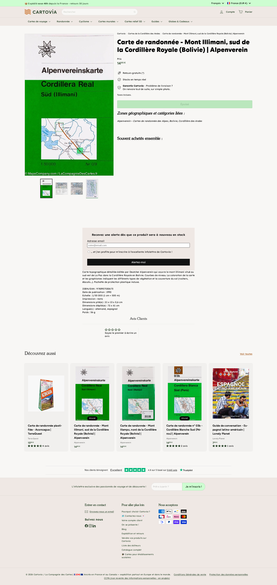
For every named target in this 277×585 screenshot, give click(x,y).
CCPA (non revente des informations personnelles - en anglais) (137, 578)
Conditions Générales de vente (190, 574)
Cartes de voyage (38, 21)
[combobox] (218, 3)
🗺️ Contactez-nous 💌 (133, 516)
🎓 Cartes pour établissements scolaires (138, 556)
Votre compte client (132, 520)
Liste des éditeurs (131, 545)
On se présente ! (130, 524)
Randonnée (63, 21)
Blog (124, 529)
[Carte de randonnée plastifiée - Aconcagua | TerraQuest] (46, 407)
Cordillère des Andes (190, 121)
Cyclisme (84, 21)
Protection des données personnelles (228, 574)
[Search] (135, 12)
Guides (155, 21)
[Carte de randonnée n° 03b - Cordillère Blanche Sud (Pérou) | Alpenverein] (184, 407)
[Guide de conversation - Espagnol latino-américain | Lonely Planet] (230, 407)
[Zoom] (69, 105)
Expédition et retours (133, 533)
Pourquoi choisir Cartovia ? (136, 511)
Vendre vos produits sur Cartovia (134, 539)
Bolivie (173, 121)
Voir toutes (246, 353)
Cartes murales (107, 21)
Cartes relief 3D (134, 21)
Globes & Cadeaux (179, 21)
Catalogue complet (132, 550)
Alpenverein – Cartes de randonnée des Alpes (142, 121)
